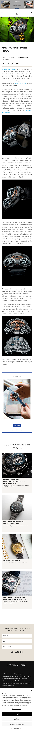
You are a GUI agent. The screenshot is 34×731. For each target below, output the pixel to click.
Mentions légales (16, 728)
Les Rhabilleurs (23, 57)
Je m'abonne (17, 652)
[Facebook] (8, 63)
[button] (31, 690)
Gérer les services (16, 709)
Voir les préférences (17, 724)
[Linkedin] (12, 63)
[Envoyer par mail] (17, 63)
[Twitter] (3, 63)
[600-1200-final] (17, 432)
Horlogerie (5, 59)
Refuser (17, 719)
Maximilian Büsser (9, 69)
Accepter (17, 714)
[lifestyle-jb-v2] (17, 4)
